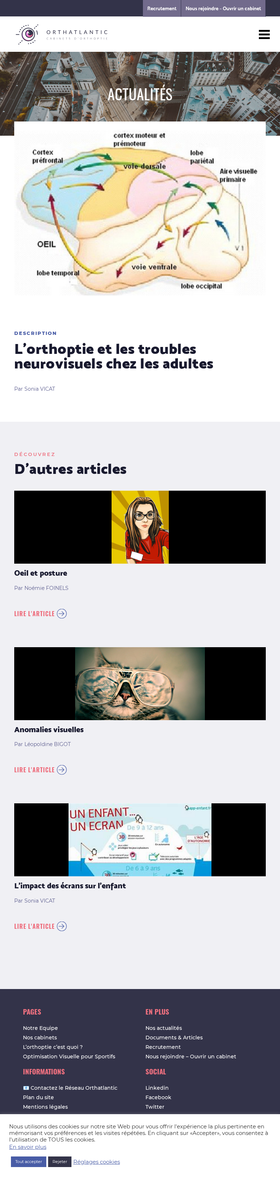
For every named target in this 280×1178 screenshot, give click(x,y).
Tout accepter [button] (28, 1161)
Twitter (154, 1107)
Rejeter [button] (59, 1161)
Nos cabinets (40, 1037)
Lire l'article (34, 613)
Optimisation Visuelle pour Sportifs (69, 1056)
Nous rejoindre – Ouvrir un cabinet (223, 8)
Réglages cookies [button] (96, 1162)
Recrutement (161, 8)
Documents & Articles (174, 1037)
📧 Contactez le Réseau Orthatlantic (70, 1088)
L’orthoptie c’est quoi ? (53, 1047)
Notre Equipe (40, 1028)
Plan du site (38, 1097)
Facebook (158, 1097)
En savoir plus (27, 1147)
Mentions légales (45, 1107)
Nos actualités (163, 1028)
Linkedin (157, 1088)
